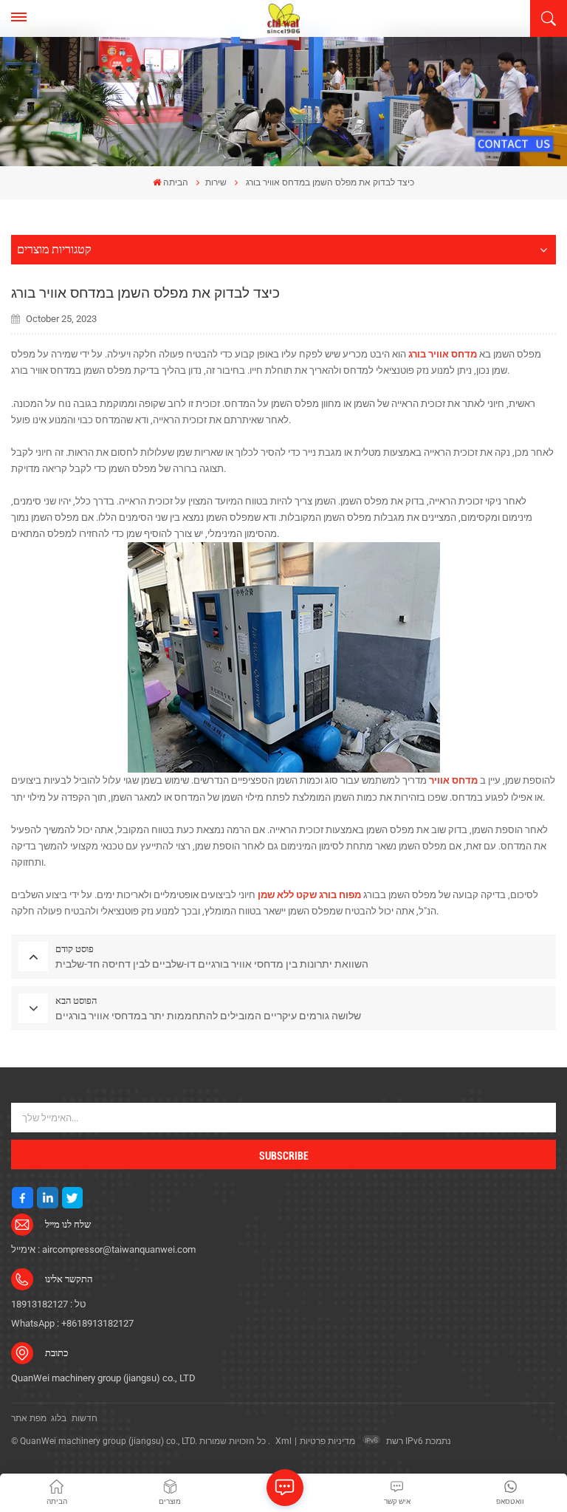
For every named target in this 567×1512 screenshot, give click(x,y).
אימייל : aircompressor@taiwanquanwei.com (103, 1249)
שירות (216, 182)
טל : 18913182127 (48, 1304)
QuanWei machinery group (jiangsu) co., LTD (103, 1377)
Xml (283, 1441)
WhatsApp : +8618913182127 (72, 1323)
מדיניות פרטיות (327, 1441)
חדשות (84, 1418)
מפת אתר (29, 1418)
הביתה (175, 182)
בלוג (58, 1418)
